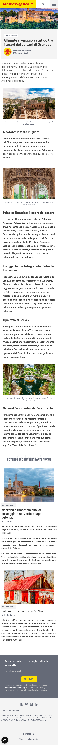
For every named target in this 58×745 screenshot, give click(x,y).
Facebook (22, 704)
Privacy (22, 739)
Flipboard (31, 704)
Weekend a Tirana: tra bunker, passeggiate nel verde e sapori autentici (22, 513)
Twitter (26, 704)
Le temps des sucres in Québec (22, 611)
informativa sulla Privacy (15, 687)
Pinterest (36, 704)
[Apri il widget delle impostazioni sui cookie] (4, 740)
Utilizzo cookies (33, 739)
